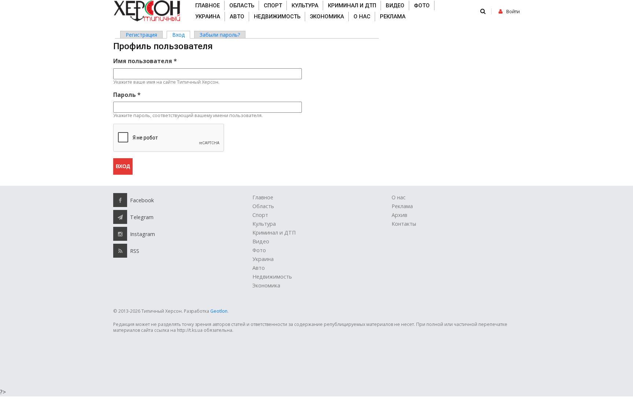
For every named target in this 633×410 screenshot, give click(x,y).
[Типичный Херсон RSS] (120, 251)
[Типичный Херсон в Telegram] (120, 217)
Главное (207, 5)
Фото (422, 5)
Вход (181, 34)
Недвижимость (277, 16)
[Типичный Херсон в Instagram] (120, 234)
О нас (361, 16)
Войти (513, 11)
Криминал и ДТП (352, 5)
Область (241, 5)
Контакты (404, 223)
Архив (399, 214)
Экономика (327, 16)
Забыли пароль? (220, 34)
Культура (305, 5)
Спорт (273, 5)
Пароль (127, 95)
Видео (395, 5)
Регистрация (141, 34)
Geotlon (218, 311)
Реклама (393, 16)
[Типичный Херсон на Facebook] (120, 200)
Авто (237, 16)
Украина (207, 16)
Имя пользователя (145, 61)
